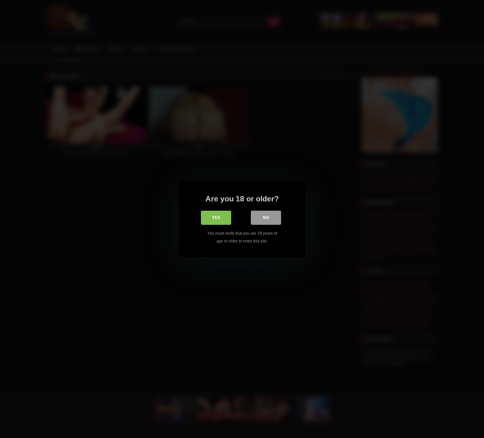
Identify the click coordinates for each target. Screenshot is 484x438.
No (266, 217)
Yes (216, 217)
